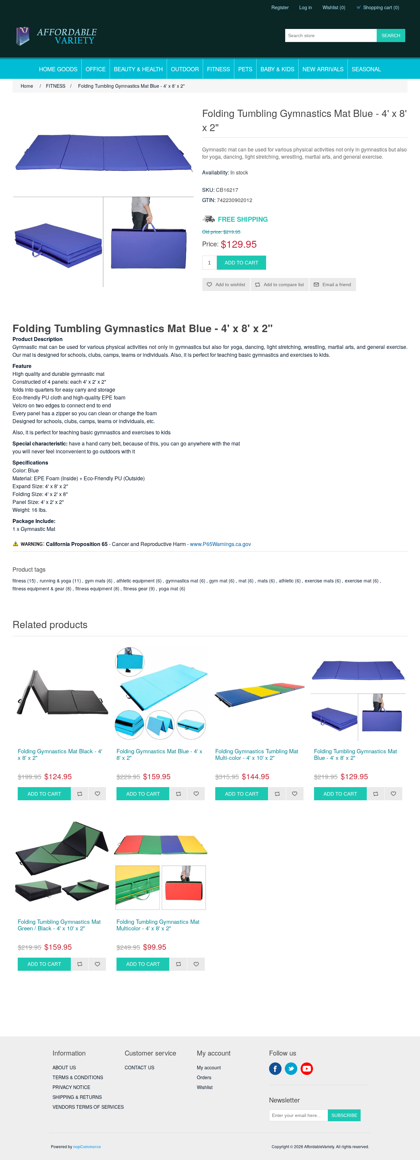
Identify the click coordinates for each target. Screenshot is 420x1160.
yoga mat (168, 588)
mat (242, 580)
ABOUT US (64, 1067)
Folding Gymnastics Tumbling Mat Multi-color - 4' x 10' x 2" (256, 754)
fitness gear (135, 588)
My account (209, 1067)
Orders (204, 1077)
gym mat (218, 580)
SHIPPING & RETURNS (77, 1097)
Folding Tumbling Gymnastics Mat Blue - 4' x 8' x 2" (355, 754)
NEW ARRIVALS (323, 69)
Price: (210, 243)
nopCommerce (87, 1146)
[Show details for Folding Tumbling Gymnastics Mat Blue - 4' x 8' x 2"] (358, 693)
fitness (19, 580)
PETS (245, 69)
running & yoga (55, 580)
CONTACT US (139, 1067)
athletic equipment (135, 580)
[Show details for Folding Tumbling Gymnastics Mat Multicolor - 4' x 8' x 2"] (160, 864)
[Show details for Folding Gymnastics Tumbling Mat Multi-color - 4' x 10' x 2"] (259, 693)
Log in (305, 7)
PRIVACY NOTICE (71, 1087)
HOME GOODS (58, 69)
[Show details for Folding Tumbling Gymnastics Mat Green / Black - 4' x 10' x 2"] (61, 864)
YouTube (307, 1068)
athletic (286, 580)
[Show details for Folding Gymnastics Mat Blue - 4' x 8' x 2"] (160, 693)
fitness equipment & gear (38, 588)
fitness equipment (93, 588)
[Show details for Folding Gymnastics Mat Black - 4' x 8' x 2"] (61, 693)
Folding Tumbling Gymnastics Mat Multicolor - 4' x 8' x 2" (158, 925)
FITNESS (218, 69)
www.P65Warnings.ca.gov (220, 544)
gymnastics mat (182, 580)
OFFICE (96, 69)
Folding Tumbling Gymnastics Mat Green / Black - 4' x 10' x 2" (59, 925)
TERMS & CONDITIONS (77, 1077)
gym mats (95, 580)
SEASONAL (366, 69)
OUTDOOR (185, 69)
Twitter (291, 1068)
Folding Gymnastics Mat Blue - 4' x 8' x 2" (159, 754)
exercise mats (319, 580)
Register (280, 7)
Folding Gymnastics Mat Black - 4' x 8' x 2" (60, 754)
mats (263, 580)
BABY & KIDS (277, 69)
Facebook (275, 1068)
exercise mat (358, 580)
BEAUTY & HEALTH (138, 69)
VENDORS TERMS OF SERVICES (88, 1106)
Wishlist (205, 1087)
